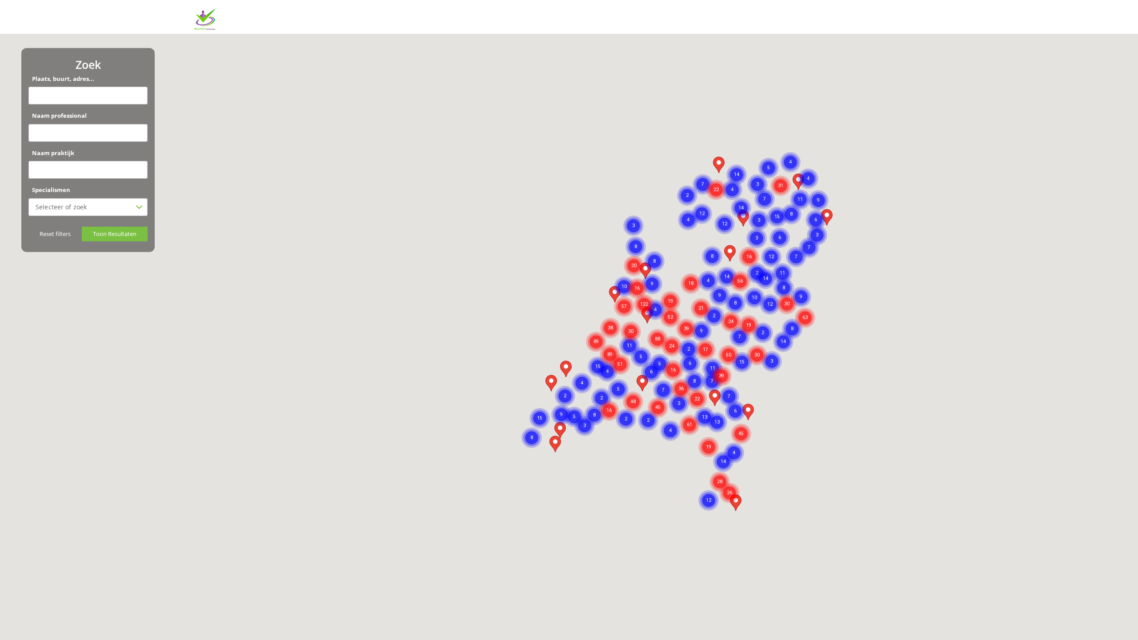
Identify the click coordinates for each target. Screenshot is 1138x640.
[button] (740, 271)
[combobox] (84, 207)
